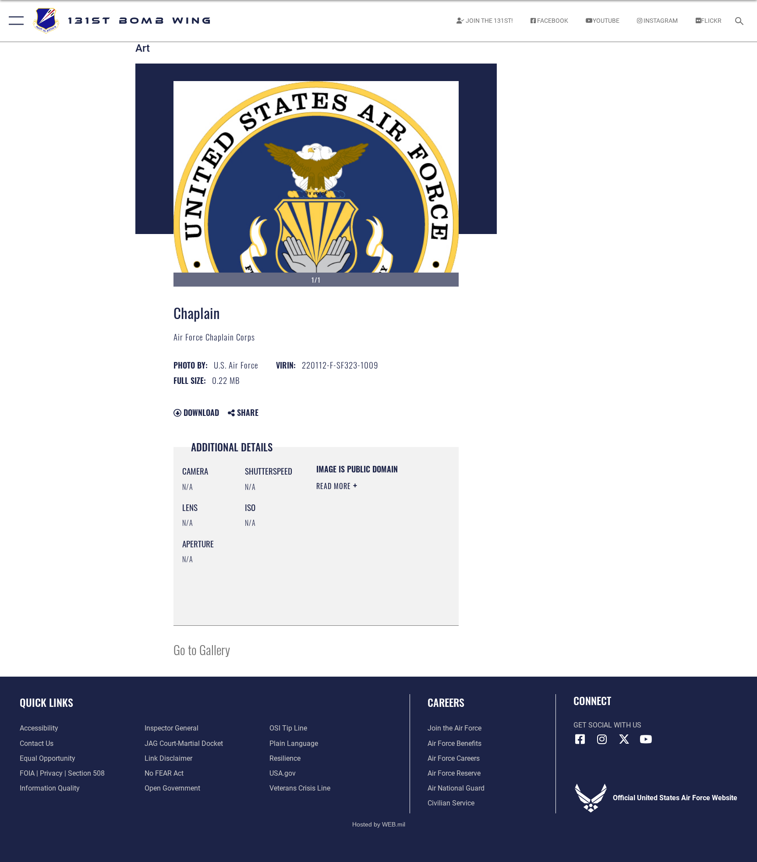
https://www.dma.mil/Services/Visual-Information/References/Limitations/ (369, 597)
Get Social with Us (607, 725)
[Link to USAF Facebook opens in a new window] (580, 739)
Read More (334, 486)
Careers (446, 702)
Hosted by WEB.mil (378, 824)
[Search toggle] (740, 21)
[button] (14, 21)
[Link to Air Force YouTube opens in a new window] (645, 739)
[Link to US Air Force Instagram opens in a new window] (601, 739)
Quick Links (46, 702)
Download (200, 412)
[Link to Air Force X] (623, 739)
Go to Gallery (201, 649)
